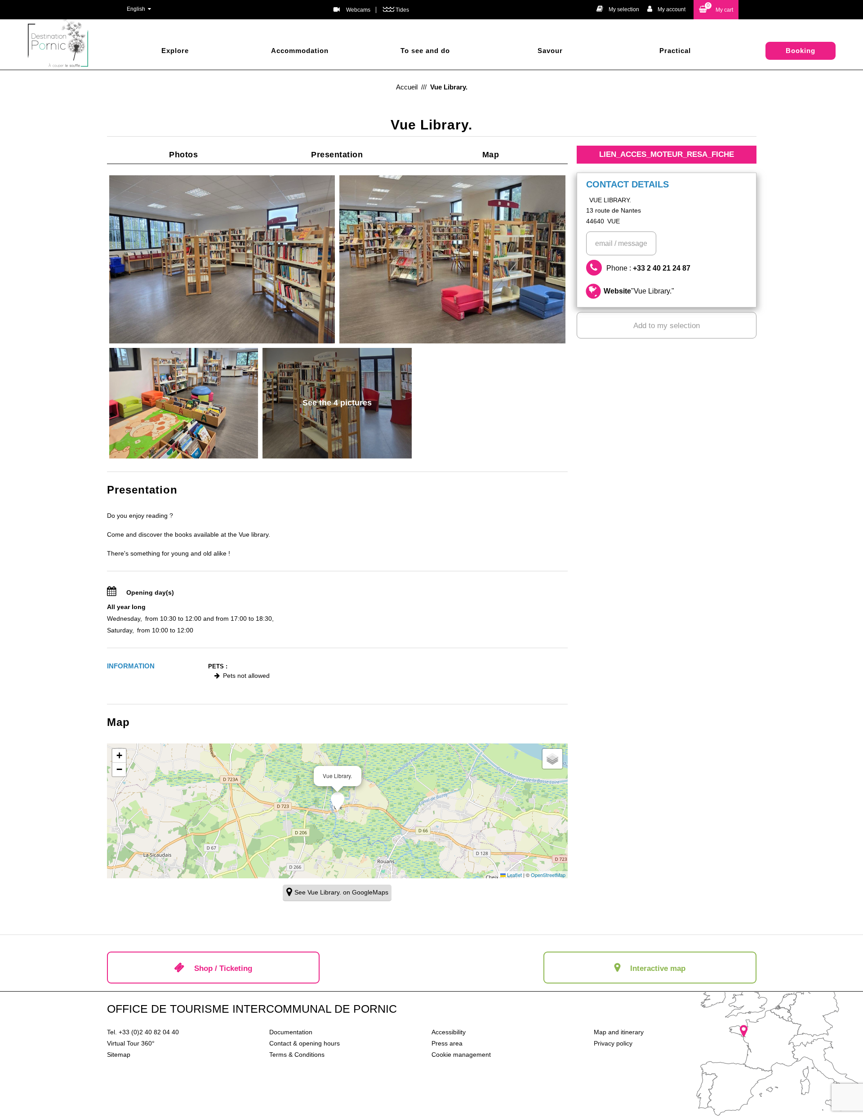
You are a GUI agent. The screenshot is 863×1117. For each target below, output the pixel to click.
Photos (183, 154)
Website (639, 291)
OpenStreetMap (548, 874)
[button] (716, 9)
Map (490, 154)
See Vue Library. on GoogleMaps (341, 892)
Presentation (337, 154)
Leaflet (514, 874)
